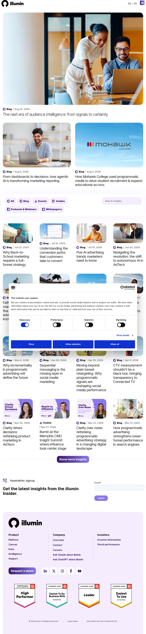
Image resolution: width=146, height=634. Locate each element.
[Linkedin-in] (45, 571)
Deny (31, 344)
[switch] (57, 324)
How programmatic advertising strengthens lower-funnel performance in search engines (128, 436)
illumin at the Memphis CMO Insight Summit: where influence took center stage (53, 440)
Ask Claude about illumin (67, 554)
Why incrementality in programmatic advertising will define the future (17, 371)
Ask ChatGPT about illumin (68, 559)
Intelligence (15, 553)
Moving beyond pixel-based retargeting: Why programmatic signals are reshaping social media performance (91, 377)
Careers (57, 550)
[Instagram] (62, 571)
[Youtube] (79, 571)
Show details (122, 335)
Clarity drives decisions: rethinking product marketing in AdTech (16, 436)
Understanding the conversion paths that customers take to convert (54, 254)
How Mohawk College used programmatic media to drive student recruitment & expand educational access (108, 181)
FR (135, 3)
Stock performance (108, 544)
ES (129, 3)
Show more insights (73, 459)
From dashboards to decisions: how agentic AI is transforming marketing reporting (35, 179)
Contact (57, 545)
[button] (142, 3)
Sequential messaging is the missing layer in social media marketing (52, 373)
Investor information (109, 539)
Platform (13, 539)
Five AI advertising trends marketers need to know (90, 256)
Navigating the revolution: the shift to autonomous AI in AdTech (128, 258)
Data (11, 549)
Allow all (114, 344)
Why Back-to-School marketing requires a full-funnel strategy (16, 258)
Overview (58, 540)
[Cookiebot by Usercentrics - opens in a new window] (122, 288)
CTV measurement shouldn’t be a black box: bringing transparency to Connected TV (127, 373)
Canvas (13, 544)
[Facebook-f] (70, 571)
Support (13, 558)
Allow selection (73, 344)
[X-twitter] (53, 571)
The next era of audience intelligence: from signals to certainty (55, 114)
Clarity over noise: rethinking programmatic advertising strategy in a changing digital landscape (91, 438)
